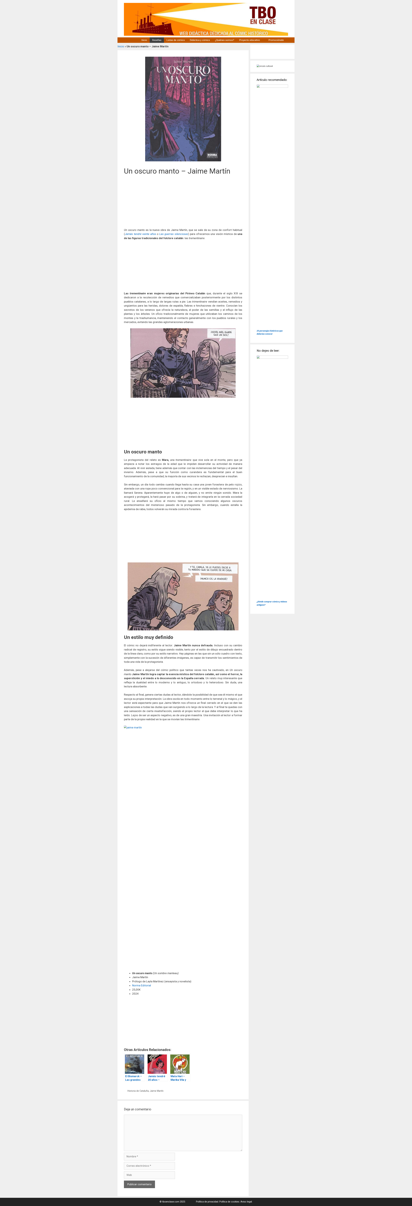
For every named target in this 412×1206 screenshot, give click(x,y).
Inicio (144, 40)
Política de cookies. (229, 1201)
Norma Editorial (141, 985)
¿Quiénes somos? (224, 40)
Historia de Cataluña (138, 1091)
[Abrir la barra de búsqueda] (290, 40)
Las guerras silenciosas (173, 234)
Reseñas (156, 40)
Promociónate (276, 40)
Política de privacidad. (207, 1201)
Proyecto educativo (249, 40)
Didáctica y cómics (200, 40)
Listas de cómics (176, 40)
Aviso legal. (246, 1201)
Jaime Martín (157, 1091)
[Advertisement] (183, 203)
